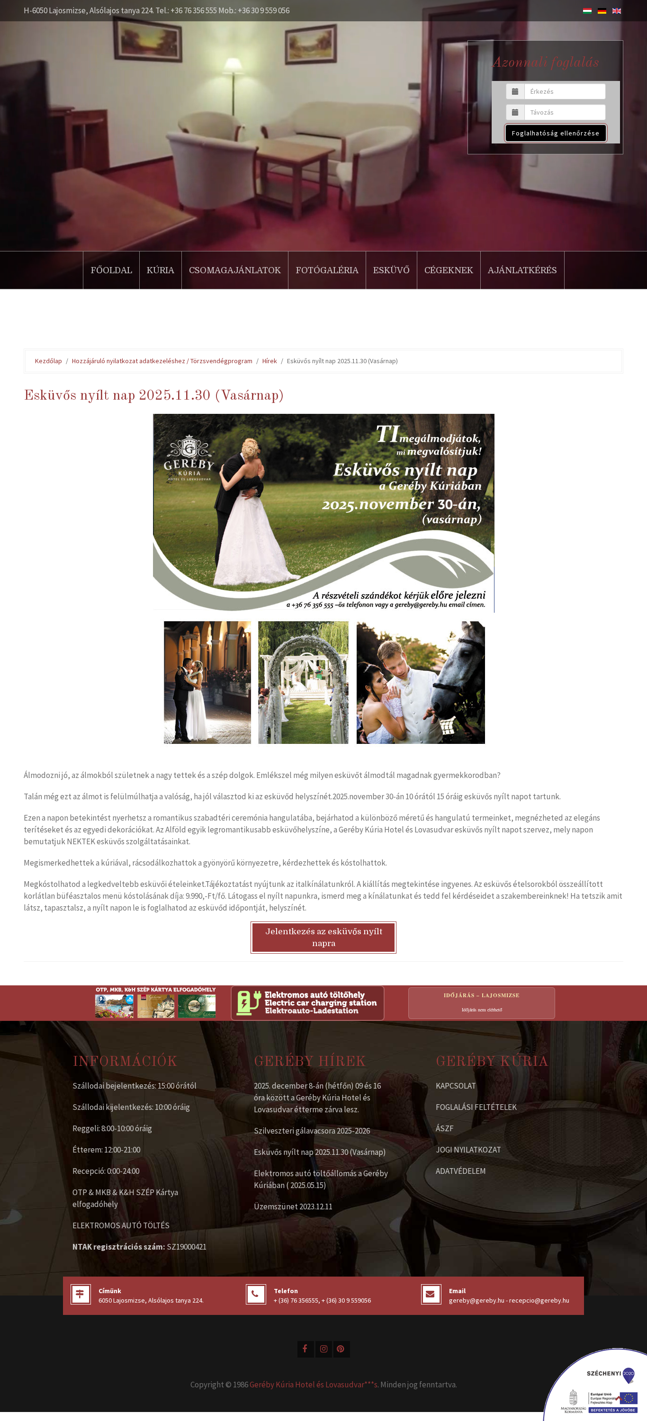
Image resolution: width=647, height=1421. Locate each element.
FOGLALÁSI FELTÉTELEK (476, 1107)
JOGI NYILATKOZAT (468, 1149)
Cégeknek (448, 270)
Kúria (160, 270)
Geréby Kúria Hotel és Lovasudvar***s (313, 1384)
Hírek (269, 361)
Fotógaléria (327, 270)
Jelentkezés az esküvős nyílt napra (323, 937)
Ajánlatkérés (522, 270)
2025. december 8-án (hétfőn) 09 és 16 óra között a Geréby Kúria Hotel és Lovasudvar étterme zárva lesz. (317, 1098)
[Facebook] (305, 1349)
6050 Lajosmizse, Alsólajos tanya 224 (150, 1300)
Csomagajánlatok (235, 270)
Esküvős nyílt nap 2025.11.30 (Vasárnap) (320, 1152)
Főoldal (111, 270)
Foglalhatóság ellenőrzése (556, 133)
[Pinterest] (341, 1349)
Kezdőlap (48, 361)
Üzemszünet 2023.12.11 (293, 1206)
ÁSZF (445, 1128)
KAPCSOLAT (456, 1086)
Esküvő (391, 270)
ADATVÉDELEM (461, 1171)
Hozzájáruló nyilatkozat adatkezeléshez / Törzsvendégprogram (162, 361)
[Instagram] (323, 1349)
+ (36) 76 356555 (296, 1300)
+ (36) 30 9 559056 (346, 1300)
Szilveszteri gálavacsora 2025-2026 (312, 1131)
